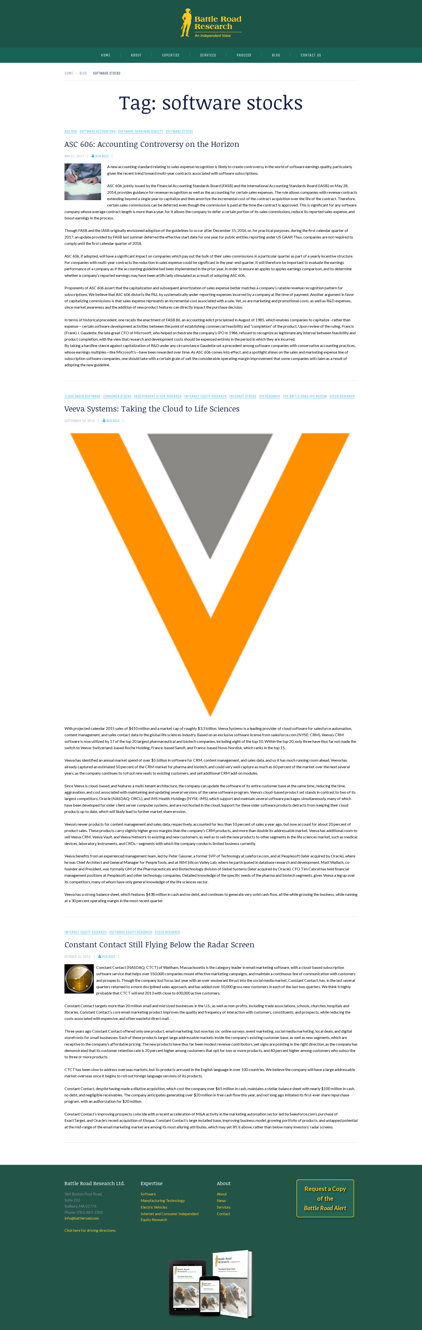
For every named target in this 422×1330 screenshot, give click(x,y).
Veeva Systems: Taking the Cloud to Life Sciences (152, 408)
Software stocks (179, 132)
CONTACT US (311, 55)
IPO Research (269, 396)
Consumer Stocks (117, 396)
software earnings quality (140, 132)
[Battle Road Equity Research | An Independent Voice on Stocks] (211, 24)
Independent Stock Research (158, 396)
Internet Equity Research (205, 396)
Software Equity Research (130, 932)
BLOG (276, 55)
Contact (223, 1213)
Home (105, 55)
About (136, 55)
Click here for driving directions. (90, 1230)
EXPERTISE (171, 55)
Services (224, 1207)
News (221, 1200)
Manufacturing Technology (163, 1200)
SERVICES (208, 55)
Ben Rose (102, 156)
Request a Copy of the (325, 1198)
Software (148, 1194)
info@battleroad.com (81, 1218)
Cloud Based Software (82, 396)
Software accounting (98, 132)
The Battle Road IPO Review (305, 396)
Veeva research (342, 396)
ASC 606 (70, 132)
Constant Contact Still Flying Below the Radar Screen (159, 944)
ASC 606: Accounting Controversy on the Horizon (151, 144)
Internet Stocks (242, 396)
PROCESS (244, 55)
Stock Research (167, 932)
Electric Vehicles (154, 1207)
